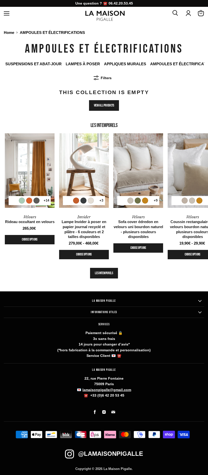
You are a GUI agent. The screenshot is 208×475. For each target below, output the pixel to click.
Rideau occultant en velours (30, 219)
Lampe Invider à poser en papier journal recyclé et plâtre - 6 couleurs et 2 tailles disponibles (84, 227)
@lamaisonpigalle (110, 453)
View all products (104, 105)
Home (9, 32)
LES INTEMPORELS (104, 273)
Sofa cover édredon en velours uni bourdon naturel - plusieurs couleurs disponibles (138, 227)
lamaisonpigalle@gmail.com (106, 390)
